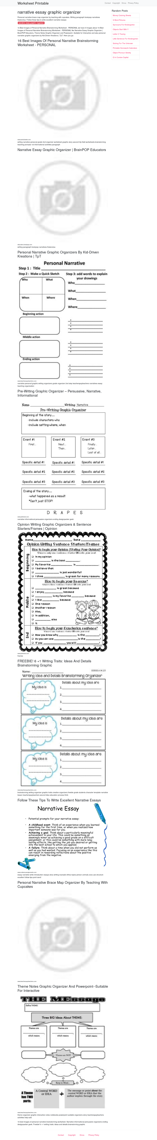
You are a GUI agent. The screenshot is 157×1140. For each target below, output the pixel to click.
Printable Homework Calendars (125, 48)
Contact (108, 3)
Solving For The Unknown (123, 43)
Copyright (116, 3)
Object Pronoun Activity (122, 52)
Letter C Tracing (119, 34)
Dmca (124, 3)
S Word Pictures (119, 20)
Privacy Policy (133, 3)
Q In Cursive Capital (120, 57)
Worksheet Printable (33, 3)
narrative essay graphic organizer (31, 23)
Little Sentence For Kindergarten (125, 38)
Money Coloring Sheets (122, 15)
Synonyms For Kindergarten (124, 24)
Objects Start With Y (120, 29)
